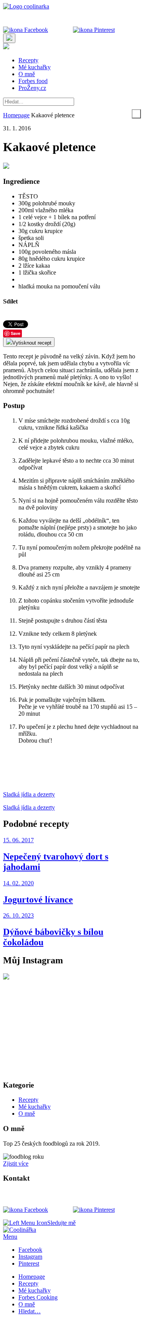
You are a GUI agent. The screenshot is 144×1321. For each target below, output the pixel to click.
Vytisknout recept (31, 343)
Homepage (16, 115)
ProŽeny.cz (32, 88)
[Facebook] (25, 30)
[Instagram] (60, 30)
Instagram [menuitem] (30, 1256)
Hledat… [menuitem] (29, 1311)
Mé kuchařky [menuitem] (34, 1290)
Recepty (28, 60)
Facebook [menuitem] (30, 1249)
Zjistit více (15, 1163)
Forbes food (33, 81)
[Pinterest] (94, 30)
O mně (26, 74)
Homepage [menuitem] (31, 1276)
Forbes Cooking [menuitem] (38, 1297)
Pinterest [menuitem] (28, 1263)
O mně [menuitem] (26, 1304)
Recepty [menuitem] (28, 1283)
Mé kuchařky (34, 67)
